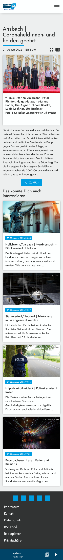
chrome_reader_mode (57, 49)
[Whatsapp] (31, 498)
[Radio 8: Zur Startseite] (27, 6)
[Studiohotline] (39, 498)
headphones (51, 49)
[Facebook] (15, 498)
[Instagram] (23, 498)
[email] (47, 498)
